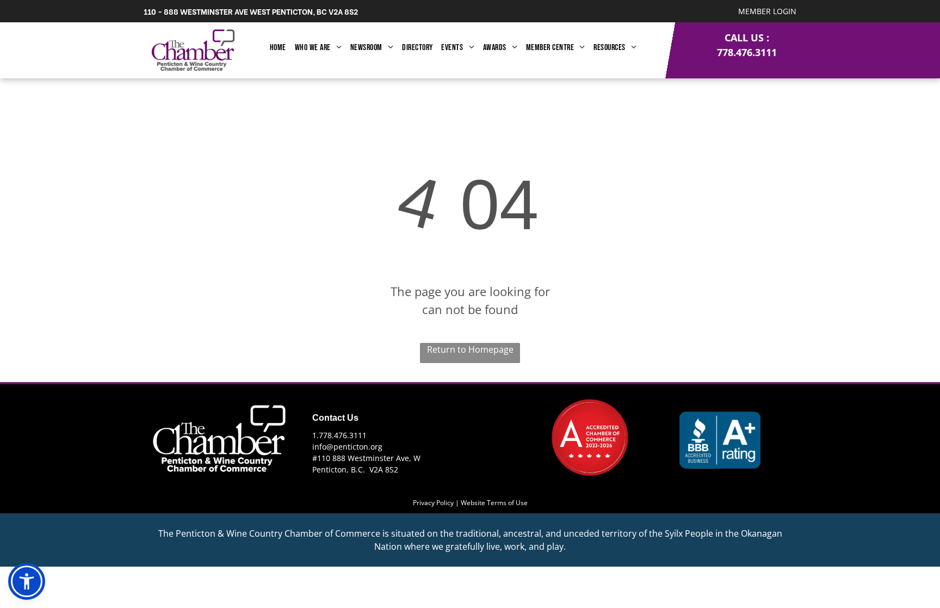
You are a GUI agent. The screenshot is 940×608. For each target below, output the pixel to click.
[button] (26, 581)
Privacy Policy (433, 502)
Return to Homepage (470, 349)
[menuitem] (277, 48)
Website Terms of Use (494, 502)
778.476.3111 (747, 52)
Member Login (767, 11)
